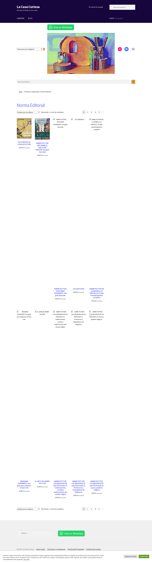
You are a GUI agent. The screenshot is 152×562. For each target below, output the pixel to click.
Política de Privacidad (76, 549)
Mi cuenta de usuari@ (96, 7)
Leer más (26, 559)
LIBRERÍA (20, 18)
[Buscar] (133, 82)
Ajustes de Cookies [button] (130, 556)
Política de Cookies (93, 549)
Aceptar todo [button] (144, 556)
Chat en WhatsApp (63, 27)
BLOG (30, 18)
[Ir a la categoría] (44, 49)
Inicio (20, 92)
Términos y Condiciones (56, 549)
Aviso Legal (40, 549)
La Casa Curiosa (28, 7)
